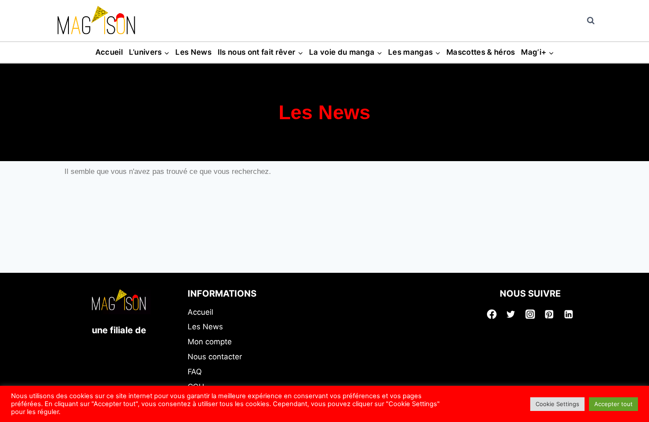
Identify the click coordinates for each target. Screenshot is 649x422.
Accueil (109, 52)
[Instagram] (530, 314)
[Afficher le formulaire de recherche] (591, 21)
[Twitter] (511, 314)
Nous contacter (215, 356)
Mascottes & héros (480, 52)
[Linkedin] (568, 314)
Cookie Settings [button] (557, 403)
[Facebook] (492, 314)
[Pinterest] (549, 314)
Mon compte (210, 341)
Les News (193, 52)
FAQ (195, 371)
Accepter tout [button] (613, 403)
